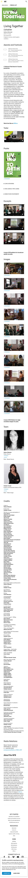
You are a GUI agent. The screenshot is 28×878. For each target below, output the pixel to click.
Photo (5, 457)
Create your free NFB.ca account (14, 818)
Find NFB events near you (14, 822)
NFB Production (14, 843)
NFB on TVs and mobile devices (14, 820)
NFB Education (14, 847)
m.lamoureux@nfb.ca (9, 750)
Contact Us (14, 830)
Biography (6, 455)
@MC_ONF (19, 750)
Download (7, 178)
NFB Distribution (14, 845)
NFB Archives (14, 849)
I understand (6, 873)
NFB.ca (16, 123)
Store (14, 835)
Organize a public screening (14, 833)
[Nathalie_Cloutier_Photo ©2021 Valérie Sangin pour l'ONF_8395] (14, 474)
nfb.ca (20, 792)
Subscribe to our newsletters (14, 816)
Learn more (16, 873)
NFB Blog (14, 841)
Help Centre (14, 828)
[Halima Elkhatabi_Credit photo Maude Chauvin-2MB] (14, 440)
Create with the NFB (14, 832)
